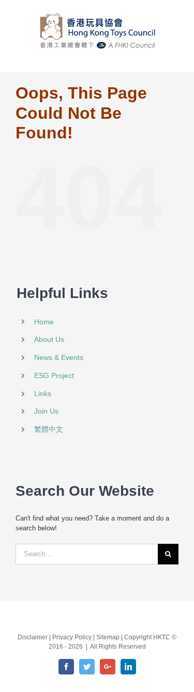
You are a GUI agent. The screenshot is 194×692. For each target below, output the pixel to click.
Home (44, 322)
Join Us (46, 411)
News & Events (58, 357)
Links (42, 393)
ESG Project (54, 375)
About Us (49, 339)
